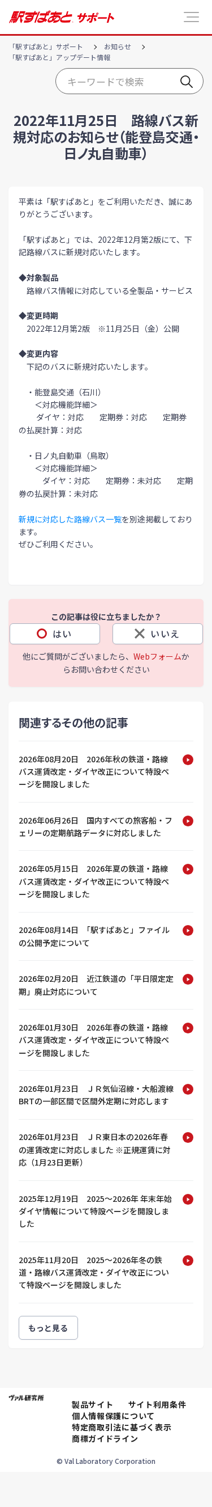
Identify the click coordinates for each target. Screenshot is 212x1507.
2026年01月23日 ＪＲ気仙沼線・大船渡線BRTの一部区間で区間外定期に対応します (96, 1095)
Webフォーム (157, 656)
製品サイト (93, 1404)
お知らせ (117, 46)
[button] (191, 17)
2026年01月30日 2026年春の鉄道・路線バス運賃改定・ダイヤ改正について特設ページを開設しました (94, 1039)
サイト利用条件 (157, 1404)
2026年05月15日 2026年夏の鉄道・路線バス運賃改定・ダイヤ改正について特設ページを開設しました (94, 881)
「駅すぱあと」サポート (45, 46)
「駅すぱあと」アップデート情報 (59, 57)
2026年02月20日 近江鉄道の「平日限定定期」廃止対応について (96, 985)
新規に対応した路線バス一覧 (70, 519)
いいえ (165, 633)
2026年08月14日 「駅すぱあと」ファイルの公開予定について (94, 936)
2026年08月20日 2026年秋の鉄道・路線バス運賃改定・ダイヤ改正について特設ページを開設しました (94, 771)
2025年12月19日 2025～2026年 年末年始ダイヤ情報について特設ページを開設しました (95, 1211)
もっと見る (48, 1327)
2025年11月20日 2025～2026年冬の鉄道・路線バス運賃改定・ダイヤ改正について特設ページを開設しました (94, 1272)
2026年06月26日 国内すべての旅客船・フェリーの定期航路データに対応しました (95, 826)
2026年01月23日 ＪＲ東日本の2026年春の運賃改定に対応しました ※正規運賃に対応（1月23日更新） (95, 1149)
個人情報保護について (113, 1415)
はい (62, 633)
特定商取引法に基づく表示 (121, 1427)
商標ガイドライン (105, 1438)
